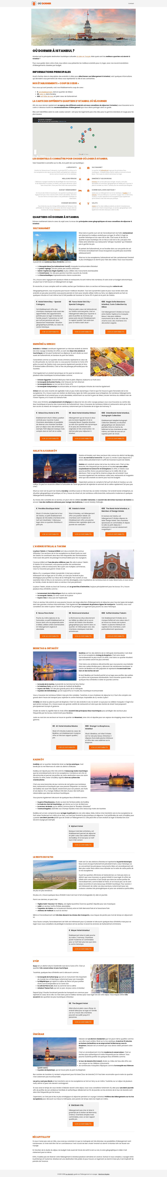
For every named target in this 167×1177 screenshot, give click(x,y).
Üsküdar (94, 195)
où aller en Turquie (83, 56)
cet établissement (45, 92)
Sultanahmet (105, 170)
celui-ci (42, 94)
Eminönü (57, 210)
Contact (131, 3)
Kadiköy (125, 193)
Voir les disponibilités (50, 332)
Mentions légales (103, 1174)
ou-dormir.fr (69, 1174)
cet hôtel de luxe (46, 96)
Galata (94, 206)
